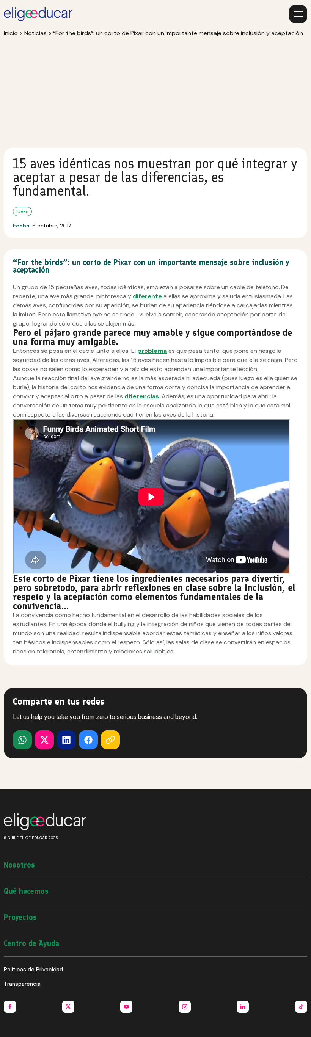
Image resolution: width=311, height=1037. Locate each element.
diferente (147, 296)
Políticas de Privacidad (33, 969)
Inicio (11, 33)
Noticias (35, 33)
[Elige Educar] (38, 14)
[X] (22, 739)
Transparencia (22, 984)
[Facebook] (88, 739)
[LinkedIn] (66, 739)
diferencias (141, 396)
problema (152, 351)
